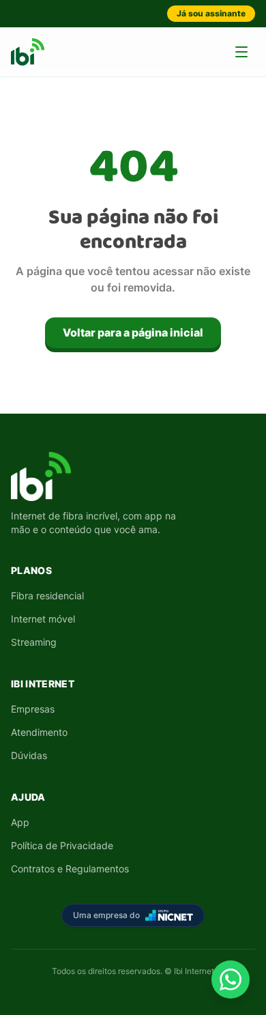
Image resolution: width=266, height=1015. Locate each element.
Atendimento (39, 732)
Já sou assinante (211, 13)
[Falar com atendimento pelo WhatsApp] (230, 979)
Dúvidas (29, 755)
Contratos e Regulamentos (70, 868)
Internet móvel (43, 619)
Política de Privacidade (62, 845)
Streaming (34, 642)
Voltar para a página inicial (133, 332)
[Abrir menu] (241, 52)
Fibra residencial (47, 595)
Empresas (33, 709)
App (20, 822)
